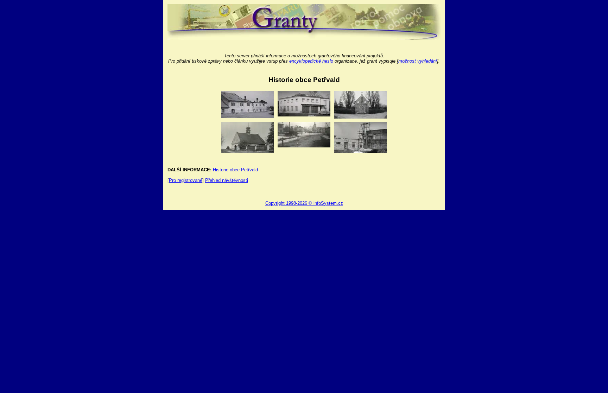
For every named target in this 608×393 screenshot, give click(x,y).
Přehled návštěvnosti (226, 180)
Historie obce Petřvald (235, 169)
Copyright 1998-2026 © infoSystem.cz (304, 203)
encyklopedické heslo (311, 61)
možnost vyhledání (417, 61)
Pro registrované (185, 180)
